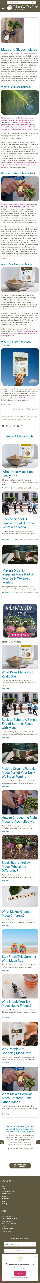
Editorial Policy (6, 1231)
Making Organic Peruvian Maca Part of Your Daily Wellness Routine (19, 772)
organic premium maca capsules (27, 331)
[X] (14, 425)
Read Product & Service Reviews (20, 1165)
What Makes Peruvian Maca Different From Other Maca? (17, 1098)
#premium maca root (9, 420)
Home (4, 1186)
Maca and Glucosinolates (19, 49)
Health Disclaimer (7, 1229)
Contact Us (5, 1199)
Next (38, 1142)
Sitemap (4, 1204)
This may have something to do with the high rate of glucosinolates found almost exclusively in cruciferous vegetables (20, 165)
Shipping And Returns (9, 1224)
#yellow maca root (23, 420)
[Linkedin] (18, 425)
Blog (3, 1201)
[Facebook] (2, 425)
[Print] (10, 425)
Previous (2, 1142)
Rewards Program (8, 1216)
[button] (20, 621)
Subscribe (20, 1251)
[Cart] (37, 7)
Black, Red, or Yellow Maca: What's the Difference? (16, 866)
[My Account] (2, 8)
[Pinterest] (22, 425)
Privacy (4, 1226)
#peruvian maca (32, 416)
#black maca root (8, 416)
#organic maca (20, 416)
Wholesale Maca (7, 1221)
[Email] (6, 425)
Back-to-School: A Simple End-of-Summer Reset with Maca (19, 724)
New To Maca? (6, 1194)
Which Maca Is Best (8, 1191)
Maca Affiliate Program (9, 1219)
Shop (3, 1189)
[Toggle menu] (3, 3)
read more (5, 688)
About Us (5, 1196)
